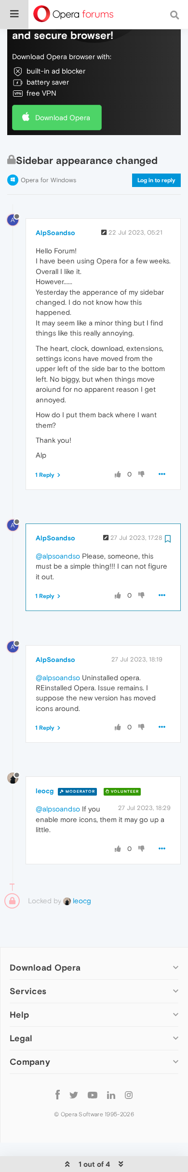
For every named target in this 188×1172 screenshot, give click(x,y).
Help (19, 1015)
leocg (45, 791)
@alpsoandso (58, 556)
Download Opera (62, 117)
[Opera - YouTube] (92, 1094)
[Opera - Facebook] (58, 1094)
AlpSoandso (55, 233)
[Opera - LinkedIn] (111, 1094)
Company (30, 1062)
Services (28, 991)
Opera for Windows (48, 180)
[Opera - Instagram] (128, 1094)
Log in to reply (156, 180)
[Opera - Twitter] (74, 1094)
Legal (21, 1038)
